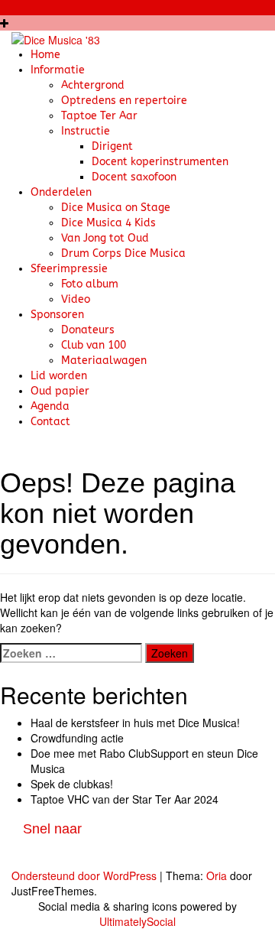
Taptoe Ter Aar (99, 115)
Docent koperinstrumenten (160, 161)
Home (45, 54)
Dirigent (112, 146)
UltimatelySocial (137, 921)
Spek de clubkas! (72, 783)
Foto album (89, 284)
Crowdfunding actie (77, 737)
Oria (216, 875)
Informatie (58, 69)
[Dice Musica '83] (55, 38)
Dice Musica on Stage (115, 207)
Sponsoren (57, 314)
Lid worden (59, 375)
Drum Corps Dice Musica (123, 253)
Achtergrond (93, 85)
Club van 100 (93, 345)
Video (75, 299)
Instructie (85, 131)
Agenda (50, 406)
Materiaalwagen (104, 360)
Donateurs (88, 329)
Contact (50, 421)
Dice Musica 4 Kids (108, 222)
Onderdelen (61, 192)
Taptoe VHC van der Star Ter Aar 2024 (124, 799)
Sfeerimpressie (69, 268)
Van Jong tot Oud (105, 238)
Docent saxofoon (134, 177)
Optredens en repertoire (124, 100)
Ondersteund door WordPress (84, 875)
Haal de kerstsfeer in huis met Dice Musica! (135, 722)
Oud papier (60, 391)
